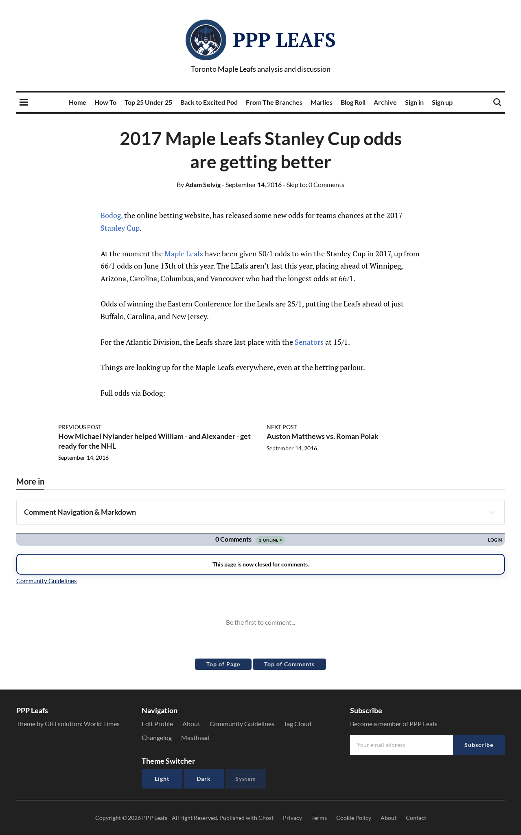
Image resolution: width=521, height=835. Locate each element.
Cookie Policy (353, 817)
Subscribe (478, 744)
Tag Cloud (297, 723)
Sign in (414, 102)
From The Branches (274, 102)
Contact (416, 817)
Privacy (292, 817)
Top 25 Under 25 (148, 102)
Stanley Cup (120, 228)
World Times (102, 723)
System (245, 778)
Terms (319, 817)
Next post (282, 426)
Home (77, 102)
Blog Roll (353, 102)
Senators (309, 342)
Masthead (195, 737)
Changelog (157, 737)
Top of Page (223, 664)
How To (105, 102)
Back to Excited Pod (209, 102)
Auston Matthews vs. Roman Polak (323, 436)
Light (162, 778)
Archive (385, 102)
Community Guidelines (242, 723)
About (191, 723)
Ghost (266, 817)
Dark (204, 778)
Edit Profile (157, 723)
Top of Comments (289, 664)
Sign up (442, 102)
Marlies (322, 102)
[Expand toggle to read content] (492, 512)
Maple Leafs (183, 253)
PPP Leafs (284, 39)
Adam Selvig (199, 184)
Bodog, (112, 215)
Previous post (79, 426)
